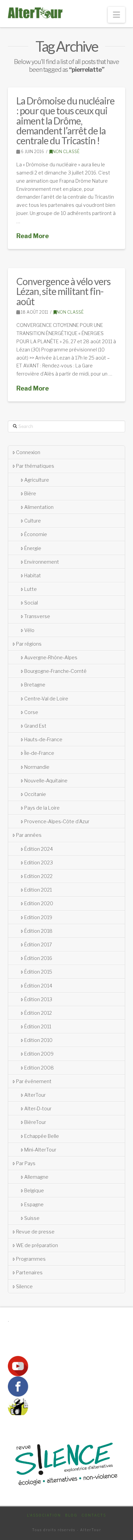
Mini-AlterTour (40, 1150)
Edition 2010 (38, 1040)
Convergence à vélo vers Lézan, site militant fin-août (63, 291)
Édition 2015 (38, 972)
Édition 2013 (38, 999)
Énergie (32, 548)
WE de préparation (37, 1245)
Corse (31, 712)
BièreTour (35, 1122)
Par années (29, 835)
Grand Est (35, 726)
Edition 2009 (39, 1054)
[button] (116, 15)
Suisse (32, 1218)
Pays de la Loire (42, 808)
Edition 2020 (38, 903)
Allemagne (36, 1177)
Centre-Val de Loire (46, 698)
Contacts (94, 1515)
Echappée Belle (41, 1136)
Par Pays (25, 1163)
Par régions (29, 644)
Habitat (32, 575)
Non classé (66, 151)
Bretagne (34, 685)
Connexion (28, 452)
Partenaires (29, 1272)
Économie (35, 534)
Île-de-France (39, 753)
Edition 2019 (38, 917)
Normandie (36, 767)
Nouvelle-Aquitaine (46, 780)
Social (31, 603)
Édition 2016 (38, 958)
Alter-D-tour (37, 1108)
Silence (24, 1286)
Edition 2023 (38, 862)
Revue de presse (35, 1232)
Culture (32, 521)
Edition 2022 (38, 876)
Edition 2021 (38, 890)
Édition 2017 (38, 944)
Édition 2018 (38, 931)
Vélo (29, 630)
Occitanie (35, 794)
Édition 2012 (38, 1013)
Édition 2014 (38, 986)
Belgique (34, 1190)
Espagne (34, 1204)
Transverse (37, 616)
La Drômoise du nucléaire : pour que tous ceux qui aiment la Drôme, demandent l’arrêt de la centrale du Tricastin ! (65, 121)
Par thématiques (35, 466)
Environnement (41, 562)
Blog (71, 1515)
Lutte (30, 589)
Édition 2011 (37, 1026)
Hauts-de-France (43, 739)
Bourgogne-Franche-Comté (55, 671)
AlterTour (35, 1095)
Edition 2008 (39, 1068)
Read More (32, 235)
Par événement (33, 1081)
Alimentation (39, 507)
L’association (44, 1515)
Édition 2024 (38, 849)
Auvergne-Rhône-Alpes (50, 657)
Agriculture (36, 480)
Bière (30, 493)
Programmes (31, 1259)
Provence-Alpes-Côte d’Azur (56, 821)
